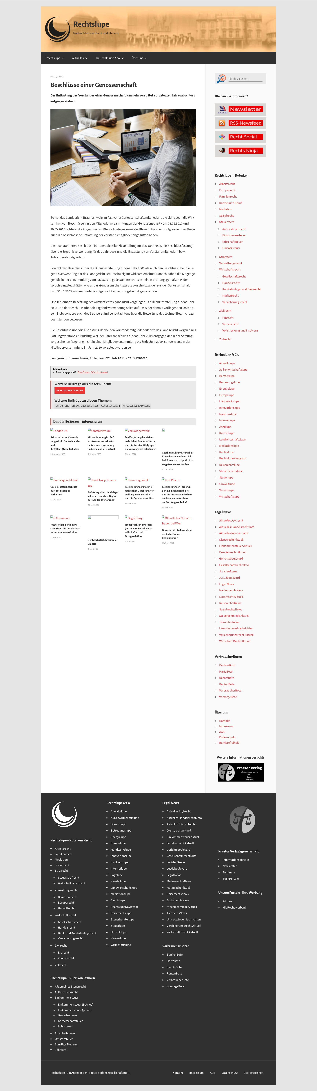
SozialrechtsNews (230, 609)
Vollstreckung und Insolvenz (240, 330)
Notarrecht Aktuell (231, 597)
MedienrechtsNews (231, 590)
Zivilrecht (225, 311)
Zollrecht (225, 339)
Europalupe (226, 395)
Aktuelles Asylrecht (231, 520)
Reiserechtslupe (229, 465)
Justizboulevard (229, 578)
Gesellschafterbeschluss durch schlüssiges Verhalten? (63, 491)
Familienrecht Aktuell (232, 552)
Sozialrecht (226, 216)
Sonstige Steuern (66, 1044)
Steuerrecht (226, 222)
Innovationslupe (229, 408)
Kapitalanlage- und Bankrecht (241, 289)
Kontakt (224, 721)
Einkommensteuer (234, 235)
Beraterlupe (226, 376)
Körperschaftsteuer (70, 1021)
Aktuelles (78, 58)
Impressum (226, 726)
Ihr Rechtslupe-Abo (108, 58)
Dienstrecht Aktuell (231, 540)
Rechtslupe (91, 24)
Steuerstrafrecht (68, 877)
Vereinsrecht (230, 324)
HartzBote (225, 671)
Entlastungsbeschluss (85, 405)
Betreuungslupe (229, 382)
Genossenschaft (110, 405)
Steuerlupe (226, 477)
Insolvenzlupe (228, 414)
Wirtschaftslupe (229, 497)
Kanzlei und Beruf (230, 203)
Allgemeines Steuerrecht (70, 986)
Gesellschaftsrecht (70, 390)
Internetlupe (227, 420)
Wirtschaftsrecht (230, 269)
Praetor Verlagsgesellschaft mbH (109, 1073)
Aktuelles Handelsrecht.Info (236, 527)
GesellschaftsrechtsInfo (234, 565)
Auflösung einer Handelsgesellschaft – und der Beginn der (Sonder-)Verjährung (103, 496)
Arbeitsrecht (227, 184)
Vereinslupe (226, 490)
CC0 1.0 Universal (99, 372)
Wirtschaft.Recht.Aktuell (234, 641)
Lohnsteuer (65, 1026)
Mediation (225, 209)
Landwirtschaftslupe (232, 439)
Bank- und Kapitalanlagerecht (77, 933)
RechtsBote (226, 678)
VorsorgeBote (228, 697)
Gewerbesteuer (67, 1015)
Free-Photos (83, 372)
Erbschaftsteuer (232, 242)
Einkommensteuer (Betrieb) (75, 1004)
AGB (222, 732)
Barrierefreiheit (229, 743)
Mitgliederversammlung (136, 405)
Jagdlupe (225, 427)
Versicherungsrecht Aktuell (236, 635)
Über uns (137, 58)
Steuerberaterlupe (231, 471)
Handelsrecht (231, 283)
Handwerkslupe (229, 401)
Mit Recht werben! (234, 907)
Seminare (229, 872)
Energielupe (226, 388)
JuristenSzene (228, 571)
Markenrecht (230, 295)
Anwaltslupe (227, 363)
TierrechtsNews (229, 622)
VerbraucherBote (230, 690)
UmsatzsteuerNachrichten (236, 628)
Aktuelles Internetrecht (233, 533)
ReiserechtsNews (230, 603)
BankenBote (227, 665)
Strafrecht (225, 257)
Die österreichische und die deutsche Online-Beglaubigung (177, 534)
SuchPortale (231, 879)
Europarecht (227, 190)
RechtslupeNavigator (233, 458)
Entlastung (62, 405)
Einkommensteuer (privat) (75, 1010)
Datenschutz (227, 737)
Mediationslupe (229, 446)
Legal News (226, 584)
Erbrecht (228, 318)
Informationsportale (236, 860)
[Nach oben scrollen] (311, 1085)
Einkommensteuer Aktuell (235, 546)
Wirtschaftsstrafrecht (71, 883)
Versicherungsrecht (234, 302)
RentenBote (226, 684)
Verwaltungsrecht (230, 263)
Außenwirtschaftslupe (233, 370)
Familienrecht (228, 196)
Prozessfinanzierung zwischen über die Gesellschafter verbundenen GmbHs (65, 528)
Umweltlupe (227, 484)
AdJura (227, 901)
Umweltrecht (66, 908)
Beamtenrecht (67, 897)
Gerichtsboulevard (231, 558)
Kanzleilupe (226, 433)
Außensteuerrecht (233, 229)
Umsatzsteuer (231, 248)
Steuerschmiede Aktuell (234, 616)
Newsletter (230, 866)
